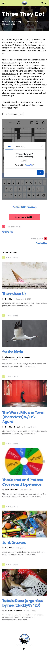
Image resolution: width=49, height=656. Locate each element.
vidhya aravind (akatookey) (17, 357)
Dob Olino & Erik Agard (14, 427)
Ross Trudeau (8, 62)
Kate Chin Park (11, 490)
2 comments (9, 24)
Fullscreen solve (10, 114)
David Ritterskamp (13, 21)
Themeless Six (14, 293)
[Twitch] (24, 649)
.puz (21, 114)
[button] (46, 3)
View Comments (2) (23, 217)
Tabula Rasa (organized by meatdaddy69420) (23, 603)
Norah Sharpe (8, 79)
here (10, 107)
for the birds (12, 351)
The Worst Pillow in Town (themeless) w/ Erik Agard (23, 417)
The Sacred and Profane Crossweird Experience (22, 482)
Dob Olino (9, 299)
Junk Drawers (14, 542)
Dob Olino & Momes (13, 610)
